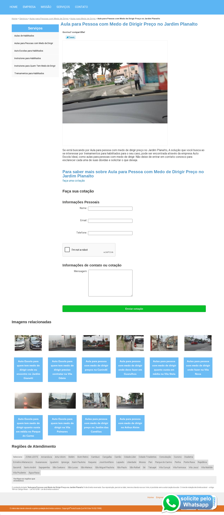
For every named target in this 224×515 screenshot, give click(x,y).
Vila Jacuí (193, 467)
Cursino (177, 457)
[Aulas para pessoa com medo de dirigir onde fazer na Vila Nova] (198, 343)
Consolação (165, 457)
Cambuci (95, 457)
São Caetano (59, 467)
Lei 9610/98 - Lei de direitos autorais (44, 489)
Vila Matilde (206, 467)
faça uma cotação (73, 180)
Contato (81, 7)
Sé (144, 467)
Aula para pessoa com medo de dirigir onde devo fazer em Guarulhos (130, 367)
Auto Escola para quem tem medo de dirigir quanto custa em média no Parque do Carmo (28, 427)
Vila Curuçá (164, 467)
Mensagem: (81, 271)
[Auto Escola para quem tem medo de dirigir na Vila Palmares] (62, 400)
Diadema (188, 457)
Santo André (30, 467)
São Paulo (122, 467)
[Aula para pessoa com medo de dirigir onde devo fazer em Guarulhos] (130, 343)
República (202, 462)
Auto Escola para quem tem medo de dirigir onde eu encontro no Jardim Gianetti (28, 370)
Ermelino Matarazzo (23, 462)
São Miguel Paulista (104, 467)
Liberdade (131, 462)
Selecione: (18, 457)
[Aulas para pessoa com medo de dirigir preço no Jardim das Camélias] (96, 400)
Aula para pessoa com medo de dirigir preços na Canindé (96, 365)
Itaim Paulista (78, 462)
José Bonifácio (106, 462)
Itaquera (92, 462)
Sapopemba (44, 467)
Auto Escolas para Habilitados (28, 51)
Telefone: (82, 232)
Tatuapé (152, 467)
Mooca (142, 462)
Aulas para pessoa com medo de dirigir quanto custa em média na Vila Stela (164, 367)
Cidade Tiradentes (147, 457)
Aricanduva (46, 457)
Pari (150, 462)
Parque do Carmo (163, 462)
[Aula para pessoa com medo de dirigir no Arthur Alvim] (130, 400)
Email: (84, 220)
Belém (72, 457)
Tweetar (70, 37)
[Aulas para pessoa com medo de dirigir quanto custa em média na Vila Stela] (164, 343)
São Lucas (73, 467)
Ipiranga (65, 462)
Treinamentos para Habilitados (29, 73)
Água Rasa (34, 473)
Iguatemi (54, 462)
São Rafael (135, 467)
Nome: (84, 208)
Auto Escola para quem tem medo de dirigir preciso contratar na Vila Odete (62, 370)
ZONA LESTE (32, 457)
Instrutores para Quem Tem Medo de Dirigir (34, 66)
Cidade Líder (130, 457)
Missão (46, 7)
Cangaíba (107, 457)
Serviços (63, 7)
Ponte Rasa (189, 462)
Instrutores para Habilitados (27, 58)
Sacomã (17, 467)
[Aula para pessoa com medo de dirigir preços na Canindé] (96, 343)
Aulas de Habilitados (24, 36)
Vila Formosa (179, 467)
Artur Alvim (60, 457)
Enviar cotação (134, 308)
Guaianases (41, 462)
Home (14, 7)
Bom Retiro (83, 457)
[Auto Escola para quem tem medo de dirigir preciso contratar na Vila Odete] (62, 343)
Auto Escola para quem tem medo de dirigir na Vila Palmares (62, 425)
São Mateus (86, 467)
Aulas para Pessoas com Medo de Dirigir (33, 43)
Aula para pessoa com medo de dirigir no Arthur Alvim (130, 423)
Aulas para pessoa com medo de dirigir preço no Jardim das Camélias (96, 425)
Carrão (118, 457)
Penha (178, 462)
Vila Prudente (19, 473)
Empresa (29, 7)
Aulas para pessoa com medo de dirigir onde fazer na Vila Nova (198, 367)
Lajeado (120, 462)
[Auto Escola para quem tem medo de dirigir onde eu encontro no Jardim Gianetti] (28, 343)
